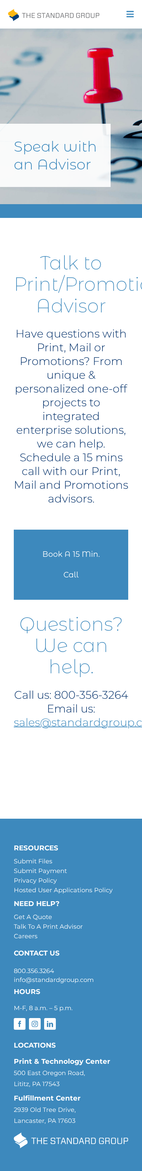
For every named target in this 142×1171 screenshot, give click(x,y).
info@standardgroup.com (54, 980)
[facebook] (20, 1024)
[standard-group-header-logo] (53, 14)
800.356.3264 (34, 971)
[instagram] (35, 1024)
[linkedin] (50, 1024)
